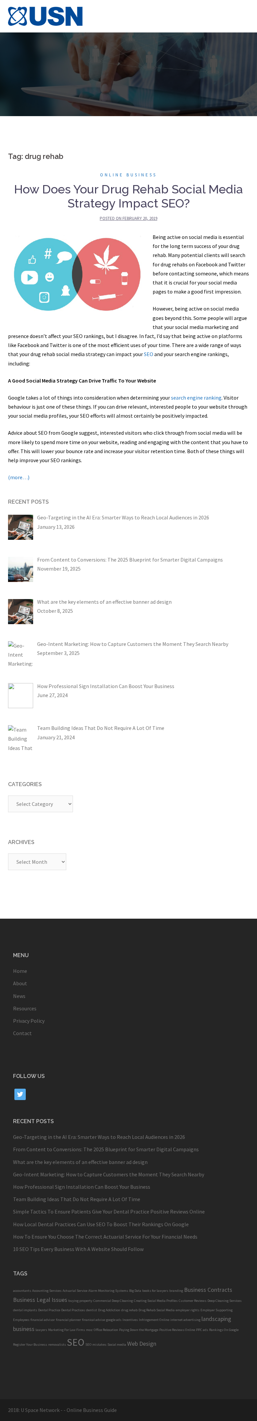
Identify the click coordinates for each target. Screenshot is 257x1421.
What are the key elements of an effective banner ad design (80, 1162)
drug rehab (129, 1310)
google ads (113, 1320)
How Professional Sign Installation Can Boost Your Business (81, 1186)
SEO (148, 354)
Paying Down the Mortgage (138, 1330)
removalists (57, 1344)
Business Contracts (208, 1289)
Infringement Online (154, 1320)
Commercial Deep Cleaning (113, 1301)
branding (176, 1290)
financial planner (68, 1320)
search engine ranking (196, 397)
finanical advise (93, 1320)
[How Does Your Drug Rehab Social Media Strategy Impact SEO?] (77, 272)
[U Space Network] (45, 15)
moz (89, 1330)
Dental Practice (49, 1310)
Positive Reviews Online (177, 1330)
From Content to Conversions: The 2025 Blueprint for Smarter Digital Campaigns (106, 1149)
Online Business (128, 175)
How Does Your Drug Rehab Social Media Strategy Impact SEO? (128, 196)
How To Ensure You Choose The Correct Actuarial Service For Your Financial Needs (105, 1236)
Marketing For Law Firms (66, 1330)
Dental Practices (73, 1310)
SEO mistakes (95, 1344)
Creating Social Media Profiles (156, 1301)
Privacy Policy (29, 1020)
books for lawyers (155, 1290)
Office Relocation (106, 1330)
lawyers (41, 1330)
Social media (116, 1344)
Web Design (141, 1343)
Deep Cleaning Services (224, 1301)
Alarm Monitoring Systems (108, 1290)
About (20, 983)
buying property (80, 1301)
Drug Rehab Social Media (157, 1310)
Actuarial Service (75, 1290)
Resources (24, 1008)
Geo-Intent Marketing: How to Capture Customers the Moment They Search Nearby (108, 1174)
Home (20, 971)
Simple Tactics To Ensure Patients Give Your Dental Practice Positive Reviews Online (109, 1211)
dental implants (25, 1310)
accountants (22, 1290)
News (19, 996)
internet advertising (185, 1320)
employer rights (187, 1310)
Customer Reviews (192, 1301)
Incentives (130, 1320)
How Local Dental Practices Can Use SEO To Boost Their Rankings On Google (101, 1224)
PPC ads (202, 1330)
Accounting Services (47, 1290)
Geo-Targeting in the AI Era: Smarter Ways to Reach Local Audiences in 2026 (99, 1137)
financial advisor (42, 1320)
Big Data (135, 1290)
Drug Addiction (109, 1310)
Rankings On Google (224, 1330)
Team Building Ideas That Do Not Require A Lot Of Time (76, 1199)
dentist (91, 1310)
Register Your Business (30, 1344)
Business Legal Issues (40, 1300)
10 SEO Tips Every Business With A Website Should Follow (78, 1249)
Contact (22, 1033)
